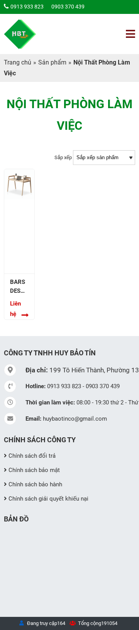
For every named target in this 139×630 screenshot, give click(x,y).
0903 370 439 (68, 6)
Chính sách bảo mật (34, 470)
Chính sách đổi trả (32, 455)
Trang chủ (17, 62)
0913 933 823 (27, 6)
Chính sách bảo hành (35, 484)
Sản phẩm (52, 62)
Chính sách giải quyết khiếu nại (48, 498)
